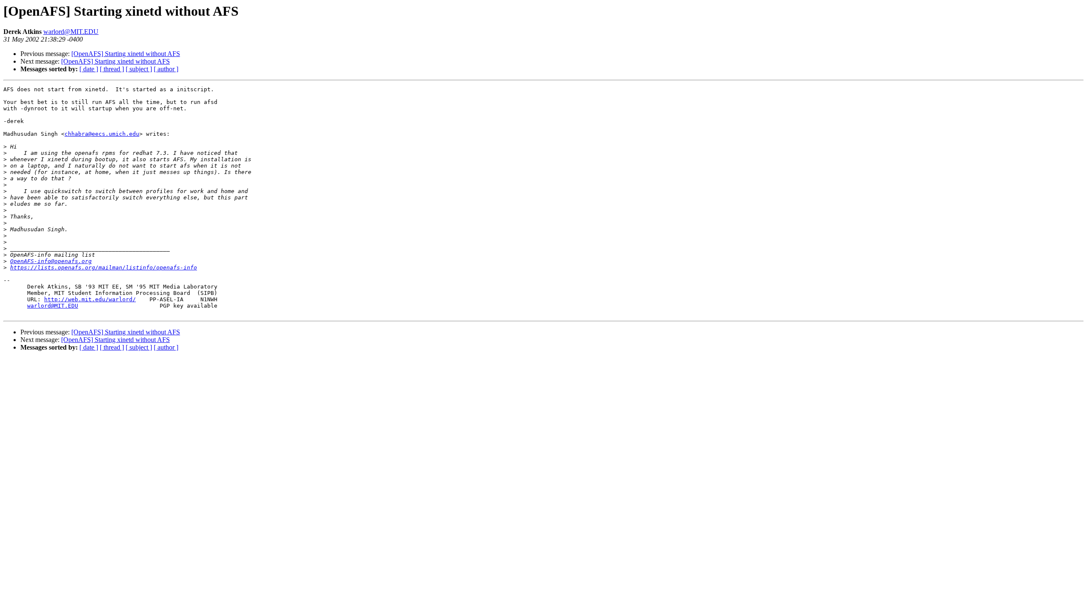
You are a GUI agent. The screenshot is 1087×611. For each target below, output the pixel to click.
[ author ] (166, 69)
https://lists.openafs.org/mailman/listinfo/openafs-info (103, 267)
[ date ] (88, 69)
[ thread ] (112, 69)
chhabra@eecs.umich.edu (102, 134)
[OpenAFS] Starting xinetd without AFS (125, 53)
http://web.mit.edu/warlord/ (90, 299)
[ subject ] (139, 69)
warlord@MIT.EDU (71, 31)
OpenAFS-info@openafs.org (51, 261)
